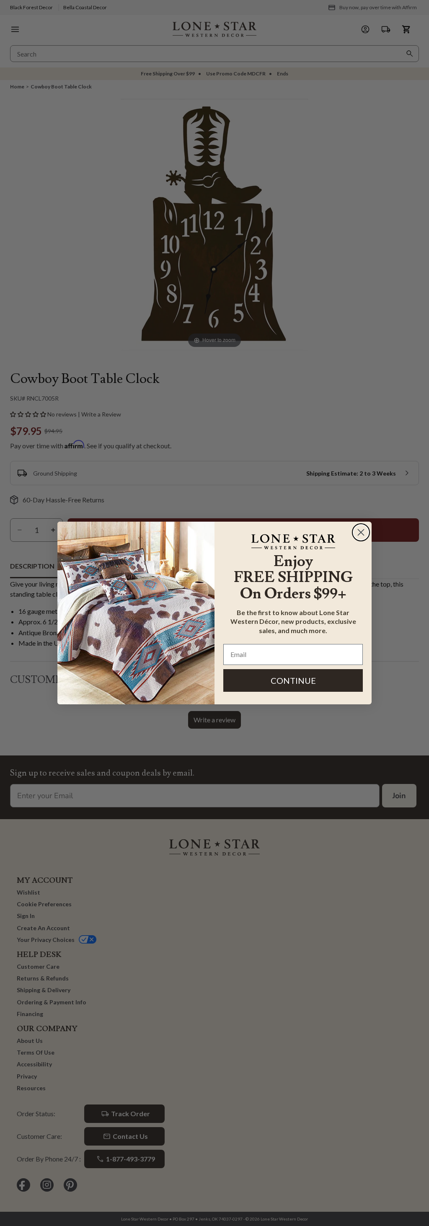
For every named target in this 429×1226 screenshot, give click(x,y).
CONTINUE (293, 680)
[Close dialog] (361, 532)
